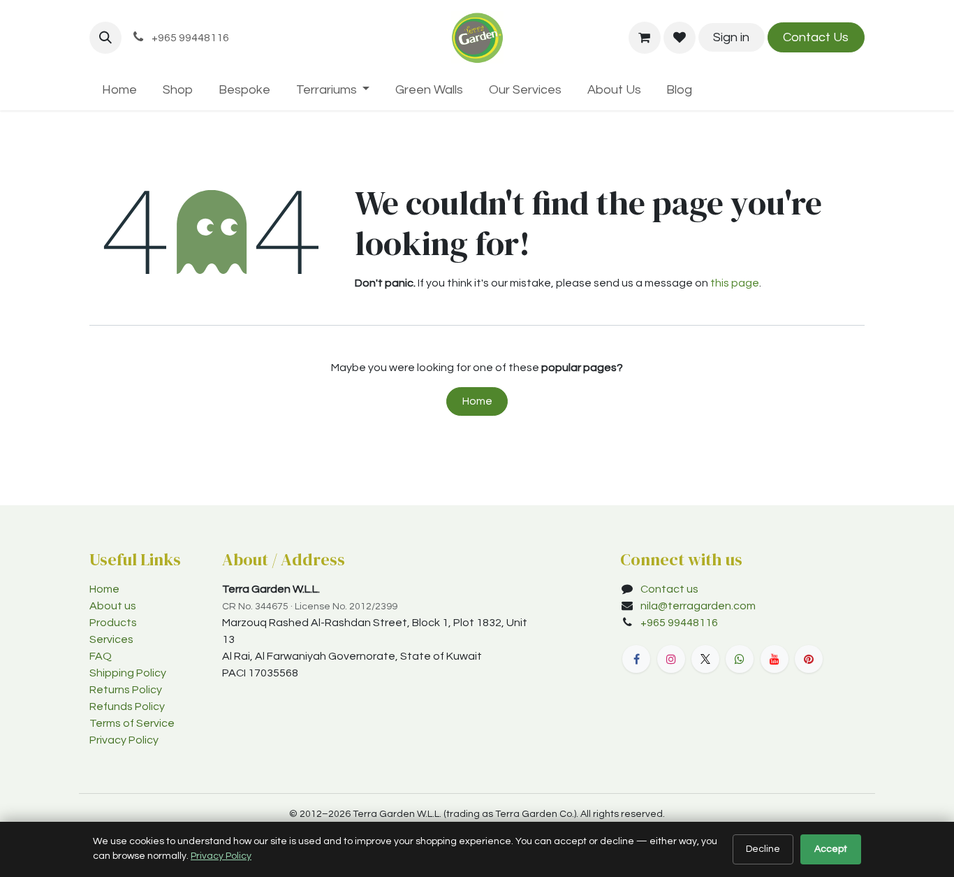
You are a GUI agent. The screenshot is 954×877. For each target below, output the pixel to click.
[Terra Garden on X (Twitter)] (705, 659)
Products (113, 622)
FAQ (100, 656)
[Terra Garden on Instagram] (671, 659)
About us (112, 605)
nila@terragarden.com (698, 605)
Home (477, 401)
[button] (105, 38)
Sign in (731, 37)
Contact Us (816, 37)
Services (111, 639)
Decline (763, 849)
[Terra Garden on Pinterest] (809, 659)
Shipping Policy (127, 673)
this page (734, 283)
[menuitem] (119, 90)
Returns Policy (125, 689)
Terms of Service (132, 723)
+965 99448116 (680, 622)
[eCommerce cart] (645, 38)
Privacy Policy (124, 740)
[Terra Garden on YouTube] (774, 659)
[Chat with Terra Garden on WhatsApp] (740, 659)
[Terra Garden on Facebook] (636, 659)
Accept (830, 849)
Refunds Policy (127, 706)
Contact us (669, 589)
